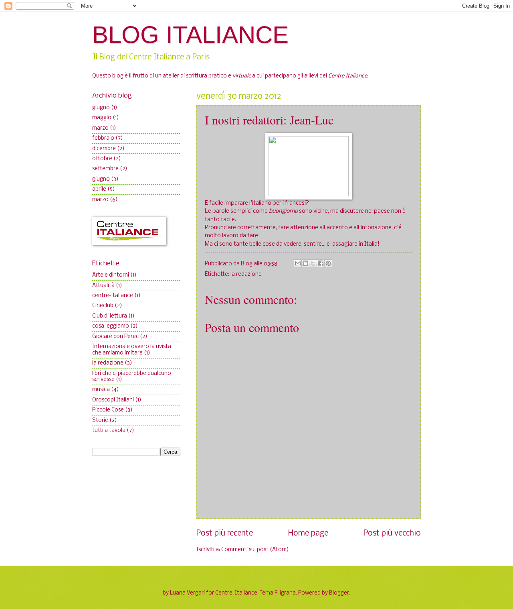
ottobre (102, 159)
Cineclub (102, 306)
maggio (101, 118)
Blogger (339, 593)
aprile (99, 189)
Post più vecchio (392, 534)
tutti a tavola (108, 431)
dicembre (104, 149)
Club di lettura (109, 316)
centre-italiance (112, 296)
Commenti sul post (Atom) (255, 550)
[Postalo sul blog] (305, 263)
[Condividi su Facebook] (321, 263)
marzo (100, 128)
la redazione (246, 274)
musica (101, 390)
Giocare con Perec (115, 337)
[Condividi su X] (313, 263)
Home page (308, 534)
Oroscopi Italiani (113, 400)
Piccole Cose (108, 410)
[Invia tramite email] (298, 263)
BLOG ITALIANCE (190, 34)
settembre (105, 169)
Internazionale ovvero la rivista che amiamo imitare (131, 350)
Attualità (103, 286)
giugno (101, 108)
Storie (100, 421)
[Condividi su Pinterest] (328, 263)
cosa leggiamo (110, 326)
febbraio (103, 138)
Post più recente (224, 534)
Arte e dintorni (110, 275)
